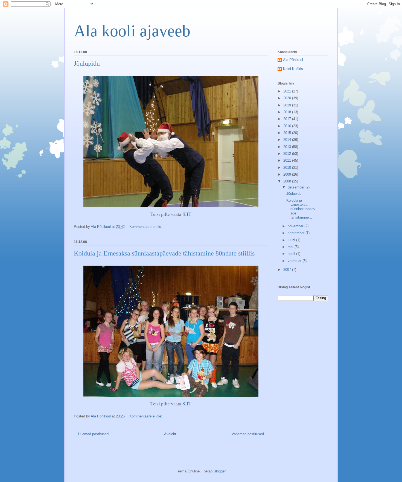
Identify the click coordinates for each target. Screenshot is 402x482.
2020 (287, 98)
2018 (287, 112)
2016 (287, 126)
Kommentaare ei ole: (146, 227)
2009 (287, 174)
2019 (287, 105)
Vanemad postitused (248, 434)
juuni (292, 240)
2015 (287, 133)
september (296, 233)
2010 (287, 167)
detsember (296, 187)
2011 (287, 160)
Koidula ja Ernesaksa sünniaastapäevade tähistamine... (300, 208)
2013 (287, 147)
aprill (292, 254)
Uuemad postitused (93, 434)
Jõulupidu (87, 63)
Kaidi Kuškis (293, 69)
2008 (287, 181)
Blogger (219, 471)
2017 (287, 119)
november (296, 226)
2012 (287, 154)
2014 (287, 140)
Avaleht (170, 434)
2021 (287, 91)
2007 (287, 270)
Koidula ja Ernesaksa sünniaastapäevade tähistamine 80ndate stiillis (164, 253)
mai (291, 247)
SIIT (186, 214)
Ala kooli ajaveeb (132, 31)
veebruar (295, 261)
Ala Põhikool (293, 60)
